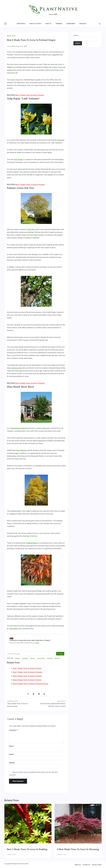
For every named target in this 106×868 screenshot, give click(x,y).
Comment (13, 730)
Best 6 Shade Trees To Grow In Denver (27, 680)
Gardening (70, 23)
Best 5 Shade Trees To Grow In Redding (27, 849)
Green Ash (31, 229)
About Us (78, 865)
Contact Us (86, 865)
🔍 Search (60, 654)
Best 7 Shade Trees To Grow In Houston (30, 184)
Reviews (82, 23)
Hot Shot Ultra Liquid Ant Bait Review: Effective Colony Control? (53, 705)
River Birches (21, 450)
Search (75, 35)
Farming (59, 23)
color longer (13, 628)
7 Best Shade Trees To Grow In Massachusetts (17, 705)
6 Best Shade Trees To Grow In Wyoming (78, 849)
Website (12, 763)
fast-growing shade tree (19, 428)
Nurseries (21, 23)
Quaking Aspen (31, 543)
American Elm (17, 368)
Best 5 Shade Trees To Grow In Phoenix (30, 383)
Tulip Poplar (18, 159)
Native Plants (35, 23)
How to (48, 23)
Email (11, 754)
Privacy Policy (97, 865)
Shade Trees (11, 36)
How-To (33, 658)
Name (11, 746)
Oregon (37, 643)
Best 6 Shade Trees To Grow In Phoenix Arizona (30, 684)
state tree (61, 140)
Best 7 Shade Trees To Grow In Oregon (29, 95)
